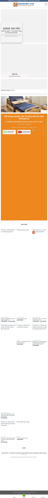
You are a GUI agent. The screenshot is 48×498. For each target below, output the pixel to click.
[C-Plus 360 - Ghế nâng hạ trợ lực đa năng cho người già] (24, 331)
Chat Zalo (14, 497)
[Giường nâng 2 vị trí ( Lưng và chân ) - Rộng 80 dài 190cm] (39, 272)
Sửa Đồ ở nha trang (31, 492)
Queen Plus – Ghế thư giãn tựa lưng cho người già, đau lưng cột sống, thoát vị (8, 439)
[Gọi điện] (24, 495)
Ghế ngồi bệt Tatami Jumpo (22, 438)
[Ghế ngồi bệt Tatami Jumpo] (24, 428)
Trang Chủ (19, 494)
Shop (26, 494)
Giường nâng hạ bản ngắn (22, 318)
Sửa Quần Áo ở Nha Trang (22, 492)
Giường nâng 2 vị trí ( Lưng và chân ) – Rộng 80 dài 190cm (39, 319)
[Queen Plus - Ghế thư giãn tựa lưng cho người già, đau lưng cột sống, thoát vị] (8, 428)
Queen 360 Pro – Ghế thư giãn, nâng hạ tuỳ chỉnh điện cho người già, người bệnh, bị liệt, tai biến (39, 343)
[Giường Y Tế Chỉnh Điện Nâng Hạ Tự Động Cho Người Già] (8, 272)
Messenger (33, 497)
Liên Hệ (29, 494)
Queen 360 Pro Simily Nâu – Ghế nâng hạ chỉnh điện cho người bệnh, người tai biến (8, 415)
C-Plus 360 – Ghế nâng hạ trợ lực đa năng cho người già (24, 342)
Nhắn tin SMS (43, 497)
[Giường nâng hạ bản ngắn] (24, 272)
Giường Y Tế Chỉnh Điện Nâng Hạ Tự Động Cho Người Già (8, 319)
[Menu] (2, 4)
